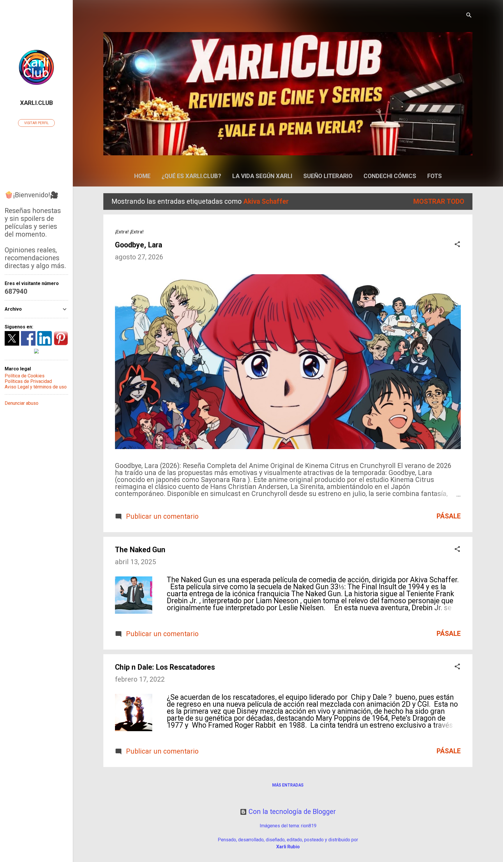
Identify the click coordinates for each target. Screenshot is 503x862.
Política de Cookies (25, 376)
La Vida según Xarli (262, 176)
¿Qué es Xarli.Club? (191, 176)
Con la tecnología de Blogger (291, 812)
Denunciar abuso (21, 403)
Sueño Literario (328, 176)
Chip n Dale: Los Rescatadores (165, 667)
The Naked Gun (140, 550)
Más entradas (288, 785)
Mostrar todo (438, 201)
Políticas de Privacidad (28, 381)
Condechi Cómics (390, 176)
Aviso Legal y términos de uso (36, 387)
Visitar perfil (36, 123)
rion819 (308, 825)
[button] (457, 245)
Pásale (449, 516)
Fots (434, 176)
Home (142, 176)
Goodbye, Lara (138, 245)
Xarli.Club (36, 102)
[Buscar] (468, 16)
